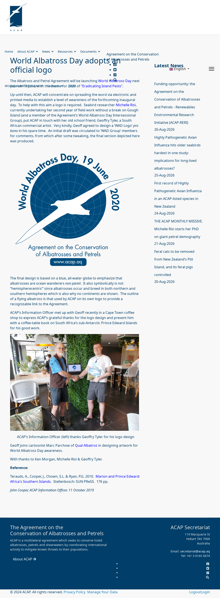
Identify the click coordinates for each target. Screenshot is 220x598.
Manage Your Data (102, 592)
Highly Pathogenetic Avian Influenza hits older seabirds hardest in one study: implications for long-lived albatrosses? (177, 153)
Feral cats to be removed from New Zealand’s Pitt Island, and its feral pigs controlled (174, 263)
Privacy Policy (75, 592)
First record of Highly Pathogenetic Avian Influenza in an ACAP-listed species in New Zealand (178, 195)
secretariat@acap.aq (195, 551)
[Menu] (211, 69)
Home (9, 51)
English (180, 68)
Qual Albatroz (86, 445)
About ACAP (25, 51)
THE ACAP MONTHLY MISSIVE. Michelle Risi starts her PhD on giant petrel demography (178, 229)
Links (72, 86)
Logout (195, 592)
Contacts (53, 86)
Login (205, 592)
